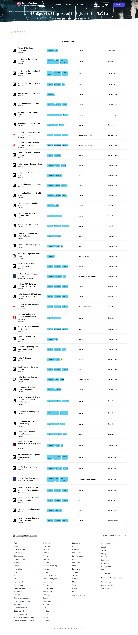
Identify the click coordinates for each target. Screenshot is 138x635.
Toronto (75, 572)
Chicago (75, 579)
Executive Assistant (21, 604)
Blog (92, 36)
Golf (44, 608)
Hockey (46, 611)
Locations (61, 36)
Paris (74, 566)
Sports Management (22, 598)
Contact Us (105, 573)
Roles (16, 543)
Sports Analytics (20, 614)
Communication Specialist (24, 621)
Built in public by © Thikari (26, 536)
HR (15, 579)
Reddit (103, 547)
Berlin (74, 559)
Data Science (19, 553)
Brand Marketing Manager (24, 617)
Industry (46, 543)
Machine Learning (20, 559)
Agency (46, 569)
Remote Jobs (49, 36)
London (75, 546)
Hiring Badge (106, 566)
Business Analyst (20, 608)
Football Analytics (50, 579)
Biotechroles (106, 582)
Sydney (75, 575)
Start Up (46, 546)
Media (45, 556)
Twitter (104, 550)
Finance (17, 595)
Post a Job (119, 5)
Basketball (47, 601)
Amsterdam (76, 562)
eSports (46, 550)
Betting (46, 553)
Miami (74, 582)
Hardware (47, 559)
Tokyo (74, 585)
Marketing (18, 569)
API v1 (73, 628)
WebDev (17, 546)
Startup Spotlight (108, 585)
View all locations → (78, 595)
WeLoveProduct (107, 588)
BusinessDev (19, 556)
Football (46, 614)
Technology (47, 562)
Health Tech (47, 592)
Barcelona (76, 569)
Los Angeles (77, 553)
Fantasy (46, 595)
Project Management (22, 601)
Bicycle (46, 572)
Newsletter (105, 563)
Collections (83, 36)
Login (106, 5)
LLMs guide (80, 628)
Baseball (46, 604)
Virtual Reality (19, 550)
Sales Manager (19, 588)
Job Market (57, 5)
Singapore (76, 592)
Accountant (18, 585)
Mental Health (48, 588)
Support (17, 575)
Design (16, 566)
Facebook (105, 560)
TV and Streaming (50, 566)
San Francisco (77, 556)
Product (17, 562)
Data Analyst (19, 611)
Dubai (74, 588)
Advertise (68, 5)
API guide (67, 628)
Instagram (105, 554)
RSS (102, 570)
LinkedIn (104, 557)
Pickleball (46, 621)
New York (76, 550)
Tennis (45, 617)
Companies (71, 36)
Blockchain (18, 592)
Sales (16, 572)
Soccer (45, 598)
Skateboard (47, 582)
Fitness (45, 585)
